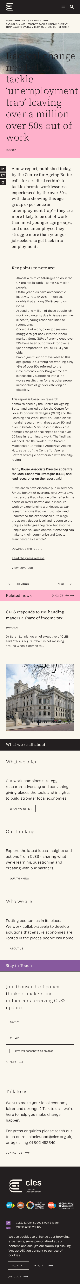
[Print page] (3, 182)
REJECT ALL (40, 1265)
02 (57, 595)
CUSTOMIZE (14, 1276)
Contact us (14, 1152)
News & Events (31, 20)
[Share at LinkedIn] (3, 169)
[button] (67, 595)
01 (53, 595)
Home (9, 20)
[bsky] (8, 1223)
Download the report (27, 549)
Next (61, 584)
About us (16, 948)
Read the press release (28, 558)
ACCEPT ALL (18, 1265)
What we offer (20, 808)
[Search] (72, 6)
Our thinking (19, 878)
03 (61, 595)
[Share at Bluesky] (3, 175)
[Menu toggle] (63, 6)
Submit (11, 1062)
